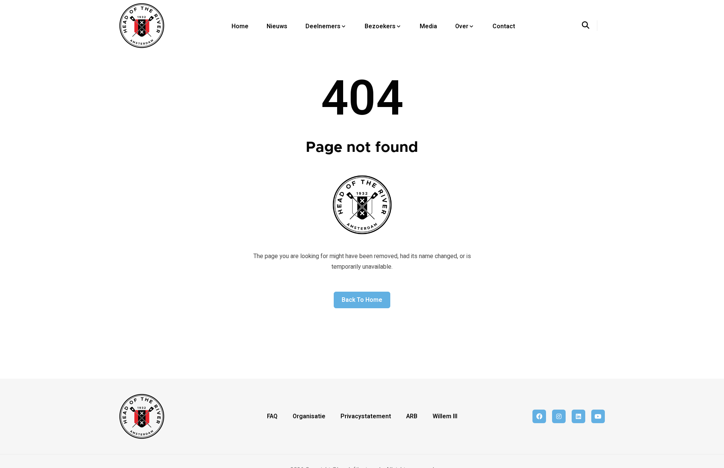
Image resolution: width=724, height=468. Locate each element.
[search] (589, 25)
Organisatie (309, 416)
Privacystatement (366, 416)
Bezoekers (380, 26)
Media (428, 26)
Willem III (445, 416)
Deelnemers (323, 26)
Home (240, 26)
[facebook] (539, 416)
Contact (503, 26)
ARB (411, 416)
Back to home (362, 299)
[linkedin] (578, 416)
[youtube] (598, 416)
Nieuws (277, 26)
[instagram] (559, 416)
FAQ (272, 416)
